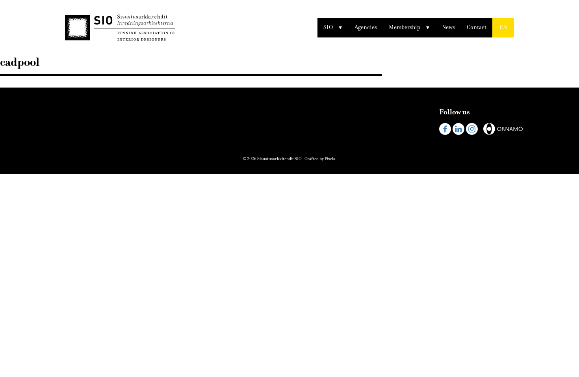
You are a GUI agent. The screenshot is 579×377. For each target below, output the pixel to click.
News (448, 27)
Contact (476, 27)
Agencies (365, 27)
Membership (404, 27)
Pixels (330, 158)
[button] (503, 27)
